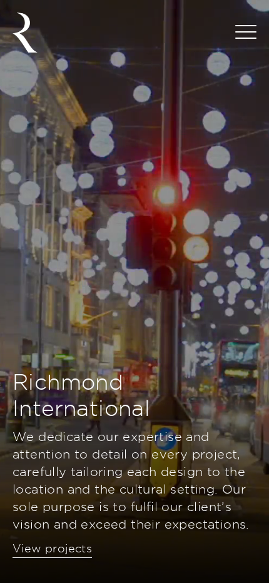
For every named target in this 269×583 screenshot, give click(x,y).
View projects (52, 548)
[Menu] (245, 32)
